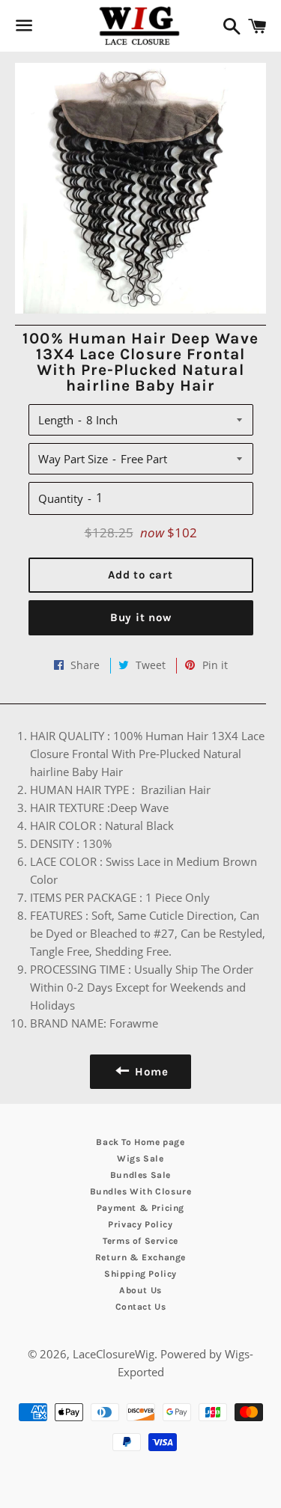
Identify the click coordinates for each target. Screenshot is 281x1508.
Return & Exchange (140, 1257)
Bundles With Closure (141, 1191)
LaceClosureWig (113, 1353)
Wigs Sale (140, 1158)
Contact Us (140, 1306)
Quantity (60, 498)
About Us (140, 1290)
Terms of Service (140, 1241)
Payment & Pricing (140, 1208)
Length (55, 419)
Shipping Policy (140, 1274)
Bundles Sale (140, 1175)
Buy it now (141, 617)
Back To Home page (140, 1142)
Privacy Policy (140, 1224)
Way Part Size (73, 458)
